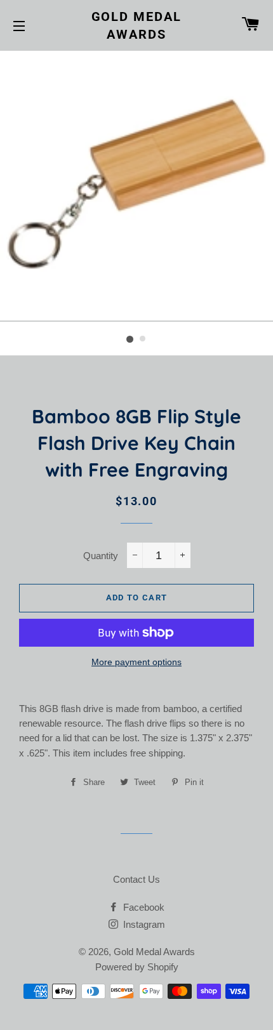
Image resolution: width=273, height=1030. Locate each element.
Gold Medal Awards (136, 25)
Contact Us (136, 879)
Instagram (143, 924)
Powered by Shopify (136, 966)
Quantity (100, 555)
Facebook (142, 907)
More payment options (136, 662)
